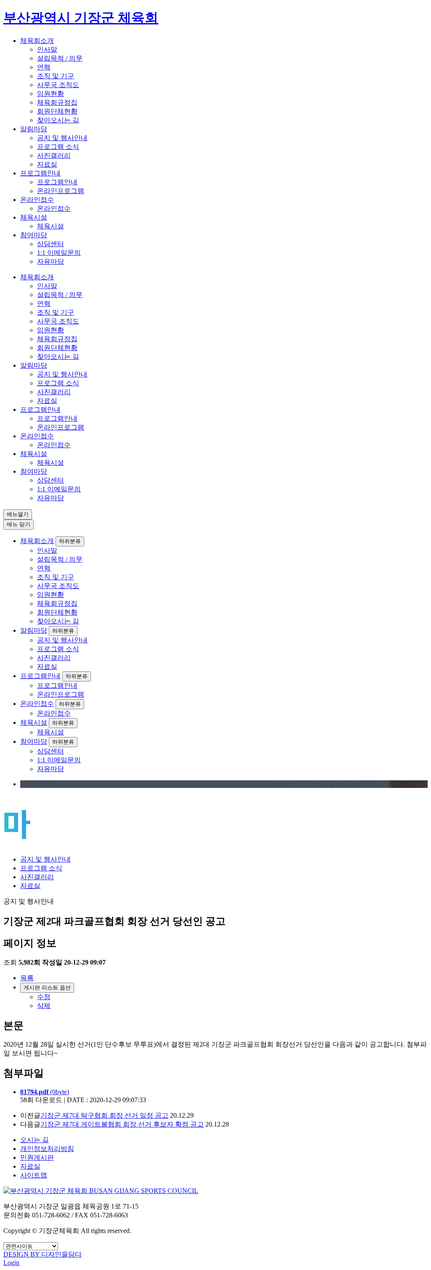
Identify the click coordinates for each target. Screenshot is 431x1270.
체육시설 (33, 217)
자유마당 (50, 261)
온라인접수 (37, 199)
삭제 (44, 1005)
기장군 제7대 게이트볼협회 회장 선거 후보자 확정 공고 (122, 1124)
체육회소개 (37, 40)
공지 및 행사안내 (62, 137)
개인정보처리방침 (47, 1148)
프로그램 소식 (58, 146)
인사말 (47, 49)
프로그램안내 (40, 173)
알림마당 (33, 129)
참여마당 (33, 235)
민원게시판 (37, 1157)
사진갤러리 (54, 155)
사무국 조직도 (58, 84)
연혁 (44, 67)
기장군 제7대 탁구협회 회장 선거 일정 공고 (104, 1115)
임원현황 (50, 93)
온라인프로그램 (60, 190)
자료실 (47, 164)
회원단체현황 (57, 111)
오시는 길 (34, 1139)
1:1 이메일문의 (59, 252)
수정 (44, 996)
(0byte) (44, 1091)
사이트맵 (33, 1175)
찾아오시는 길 (58, 120)
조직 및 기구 (55, 76)
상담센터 (50, 243)
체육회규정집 (57, 102)
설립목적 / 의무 (59, 58)
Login (11, 1262)
